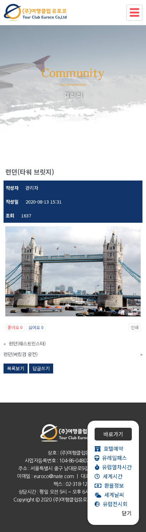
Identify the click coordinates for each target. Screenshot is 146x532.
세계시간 (111, 476)
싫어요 (36, 327)
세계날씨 (112, 494)
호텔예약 (112, 448)
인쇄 (135, 327)
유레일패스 (113, 457)
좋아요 (15, 327)
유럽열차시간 (115, 467)
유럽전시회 (114, 504)
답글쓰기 (41, 368)
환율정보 (112, 485)
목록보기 (15, 368)
